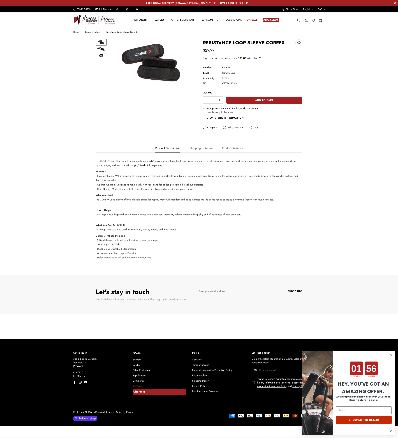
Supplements (209, 20)
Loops (133, 165)
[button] (320, 20)
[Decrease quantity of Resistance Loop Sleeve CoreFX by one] (206, 100)
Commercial (234, 20)
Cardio (159, 20)
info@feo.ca (79, 376)
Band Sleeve (228, 73)
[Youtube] (137, 9)
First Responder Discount (205, 391)
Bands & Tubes (92, 32)
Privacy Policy (199, 375)
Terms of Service (200, 365)
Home (76, 32)
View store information (225, 118)
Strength (140, 20)
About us (196, 359)
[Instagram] (127, 9)
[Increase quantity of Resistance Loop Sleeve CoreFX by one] (219, 100)
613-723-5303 (80, 372)
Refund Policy (199, 386)
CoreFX (226, 67)
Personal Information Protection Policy (212, 370)
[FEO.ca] (95, 20)
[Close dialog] (391, 354)
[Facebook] (117, 9)
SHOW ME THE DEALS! (364, 420)
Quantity (207, 92)
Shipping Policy (200, 381)
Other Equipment (182, 20)
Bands (142, 165)
